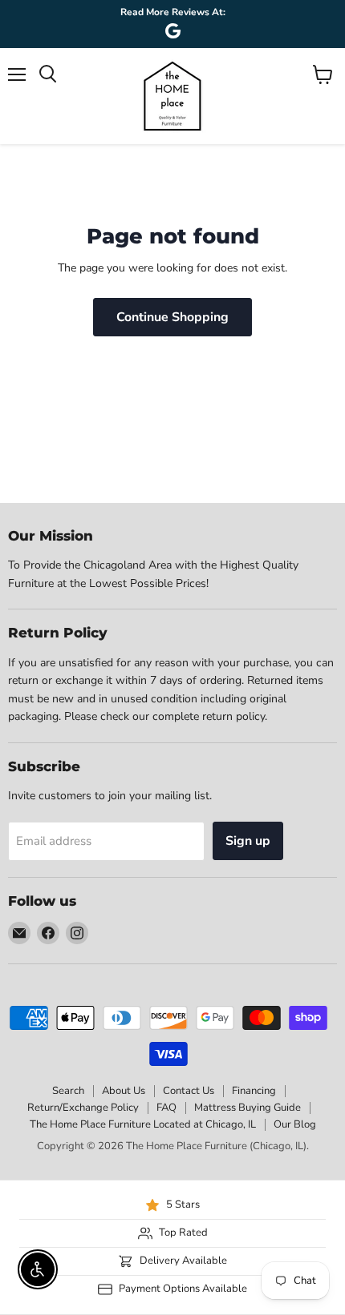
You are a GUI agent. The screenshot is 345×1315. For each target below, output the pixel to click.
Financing (254, 1091)
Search (68, 1091)
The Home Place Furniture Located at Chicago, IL (143, 1124)
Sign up (247, 841)
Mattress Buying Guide (247, 1107)
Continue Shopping (172, 317)
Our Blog (295, 1124)
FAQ (166, 1107)
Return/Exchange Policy (83, 1107)
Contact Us (188, 1091)
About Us (123, 1091)
